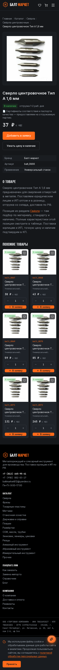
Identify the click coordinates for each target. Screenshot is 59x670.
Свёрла (31, 18)
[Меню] (53, 5)
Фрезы (6, 502)
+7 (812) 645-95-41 (14, 473)
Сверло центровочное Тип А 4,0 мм (43, 347)
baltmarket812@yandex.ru (17, 481)
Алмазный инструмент (15, 544)
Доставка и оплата (13, 599)
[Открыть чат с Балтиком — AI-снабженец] (52, 639)
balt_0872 (38, 405)
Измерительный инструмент (19, 553)
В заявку (17, 307)
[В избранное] (24, 253)
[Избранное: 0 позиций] (40, 5)
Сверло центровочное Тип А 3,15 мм (15, 347)
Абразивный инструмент (17, 548)
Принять (12, 664)
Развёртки (9, 527)
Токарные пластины (14, 506)
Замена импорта (12, 574)
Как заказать (10, 570)
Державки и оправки (14, 519)
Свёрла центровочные (16, 22)
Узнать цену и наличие (21, 145)
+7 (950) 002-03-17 (14, 477)
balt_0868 (38, 277)
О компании (9, 595)
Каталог (19, 18)
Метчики (7, 510)
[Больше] (23, 301)
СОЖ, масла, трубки (14, 532)
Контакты (8, 608)
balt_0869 (10, 341)
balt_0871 (10, 405)
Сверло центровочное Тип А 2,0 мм (15, 283)
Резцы (6, 540)
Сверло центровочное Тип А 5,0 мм (15, 410)
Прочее (7, 557)
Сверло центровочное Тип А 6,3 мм (43, 410)
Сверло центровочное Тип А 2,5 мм (43, 283)
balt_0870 (38, 341)
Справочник (9, 578)
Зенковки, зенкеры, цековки (19, 536)
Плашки (7, 523)
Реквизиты (9, 603)
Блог (5, 582)
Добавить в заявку (19, 135)
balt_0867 (10, 277)
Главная (7, 18)
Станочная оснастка (14, 515)
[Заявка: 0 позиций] (46, 5)
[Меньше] (8, 301)
